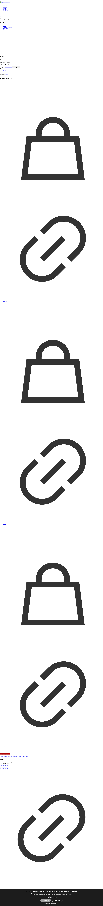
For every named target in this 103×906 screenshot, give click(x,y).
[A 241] (53, 312)
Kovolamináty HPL (7, 27)
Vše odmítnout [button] (57, 900)
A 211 (4, 746)
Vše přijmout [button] (45, 900)
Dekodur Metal (6, 29)
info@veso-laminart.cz (5, 768)
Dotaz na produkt (15, 67)
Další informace (6, 70)
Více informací (54, 897)
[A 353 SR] (53, 89)
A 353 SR (5, 301)
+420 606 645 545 (4, 767)
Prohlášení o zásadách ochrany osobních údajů (18, 756)
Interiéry (7, 74)
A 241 (4, 524)
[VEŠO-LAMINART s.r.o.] (21, 2)
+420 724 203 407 (4, 765)
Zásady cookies (3, 756)
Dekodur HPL (6, 28)
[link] (15, 19)
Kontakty (2, 17)
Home (4, 26)
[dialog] (51, 897)
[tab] (53, 70)
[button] (51, 903)
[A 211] (53, 535)
